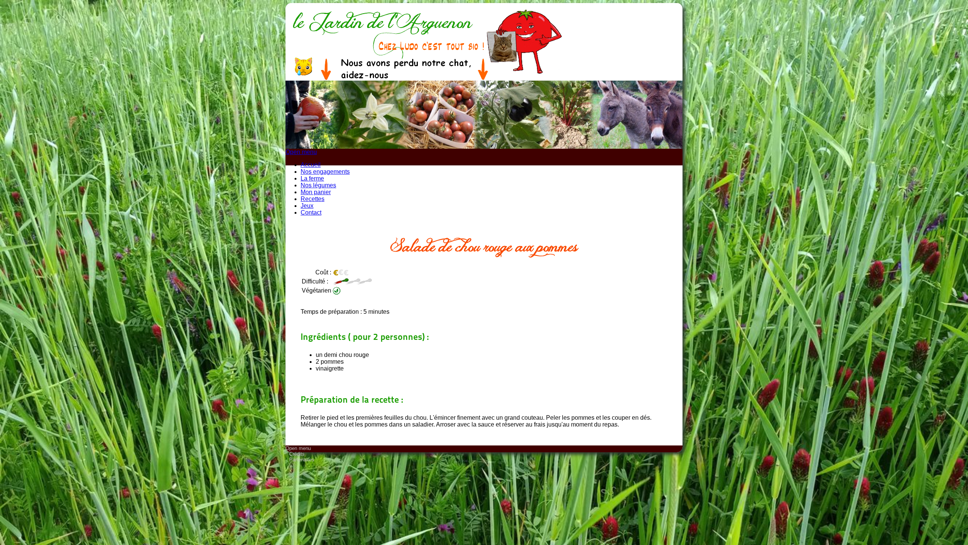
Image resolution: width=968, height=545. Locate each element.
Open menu (301, 152)
